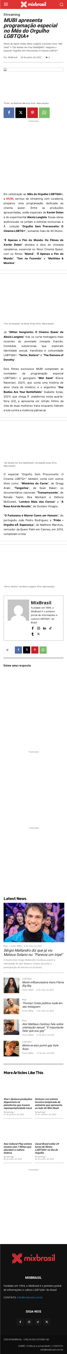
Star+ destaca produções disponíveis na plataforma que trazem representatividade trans (18, 1103)
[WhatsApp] (44, 112)
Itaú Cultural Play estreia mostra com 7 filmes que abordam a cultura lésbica (18, 1148)
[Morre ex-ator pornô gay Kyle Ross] (11, 1048)
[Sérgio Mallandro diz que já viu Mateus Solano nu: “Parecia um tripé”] (34, 922)
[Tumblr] (32, 634)
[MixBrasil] (18, 618)
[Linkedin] (44, 628)
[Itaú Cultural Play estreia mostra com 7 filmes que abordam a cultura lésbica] (18, 1131)
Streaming (12, 14)
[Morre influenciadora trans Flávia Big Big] (11, 985)
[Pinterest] (32, 112)
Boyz (6, 946)
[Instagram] (38, 628)
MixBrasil (12, 57)
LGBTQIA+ (27, 979)
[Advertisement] (33, 156)
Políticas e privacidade (38, 1345)
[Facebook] (9, 112)
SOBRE (21, 1345)
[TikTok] (50, 628)
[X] (20, 112)
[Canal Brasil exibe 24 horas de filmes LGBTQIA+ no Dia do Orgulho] (49, 1131)
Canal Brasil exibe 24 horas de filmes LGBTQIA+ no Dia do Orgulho (47, 1148)
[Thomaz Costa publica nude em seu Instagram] (11, 1006)
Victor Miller (16, 946)
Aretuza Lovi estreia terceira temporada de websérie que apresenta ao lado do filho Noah (48, 1103)
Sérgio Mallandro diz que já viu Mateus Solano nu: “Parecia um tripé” (33, 952)
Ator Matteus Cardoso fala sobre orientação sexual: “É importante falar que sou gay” (42, 1027)
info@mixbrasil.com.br (30, 1297)
